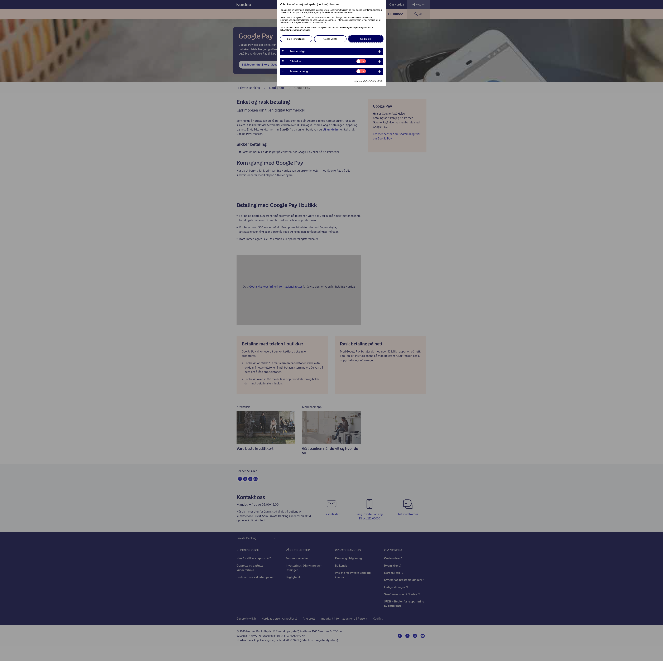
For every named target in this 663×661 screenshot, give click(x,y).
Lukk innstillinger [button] (296, 38)
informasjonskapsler (350, 27)
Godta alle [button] (365, 38)
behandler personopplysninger (295, 30)
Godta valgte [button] (330, 38)
